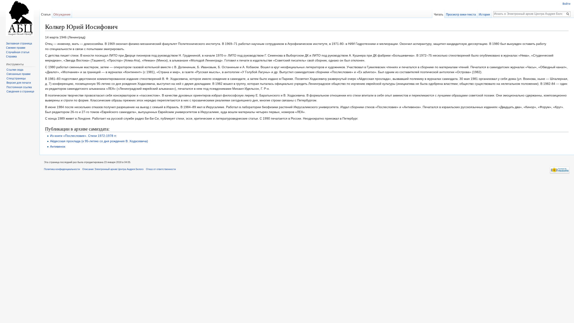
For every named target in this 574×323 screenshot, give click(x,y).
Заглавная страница (19, 43)
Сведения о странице (20, 91)
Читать (438, 14)
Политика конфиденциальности (62, 169)
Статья (45, 14)
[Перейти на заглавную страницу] (20, 18)
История (484, 14)
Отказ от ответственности (161, 169)
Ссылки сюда (15, 69)
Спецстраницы (16, 78)
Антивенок (57, 146)
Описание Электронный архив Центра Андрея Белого (113, 169)
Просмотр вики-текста (461, 14)
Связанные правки (18, 74)
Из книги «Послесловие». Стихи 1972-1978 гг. (83, 135)
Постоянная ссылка (19, 87)
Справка (11, 56)
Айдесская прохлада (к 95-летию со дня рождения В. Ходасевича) (99, 141)
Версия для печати (19, 82)
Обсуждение (61, 14)
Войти (566, 3)
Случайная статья (17, 52)
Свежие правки (15, 47)
